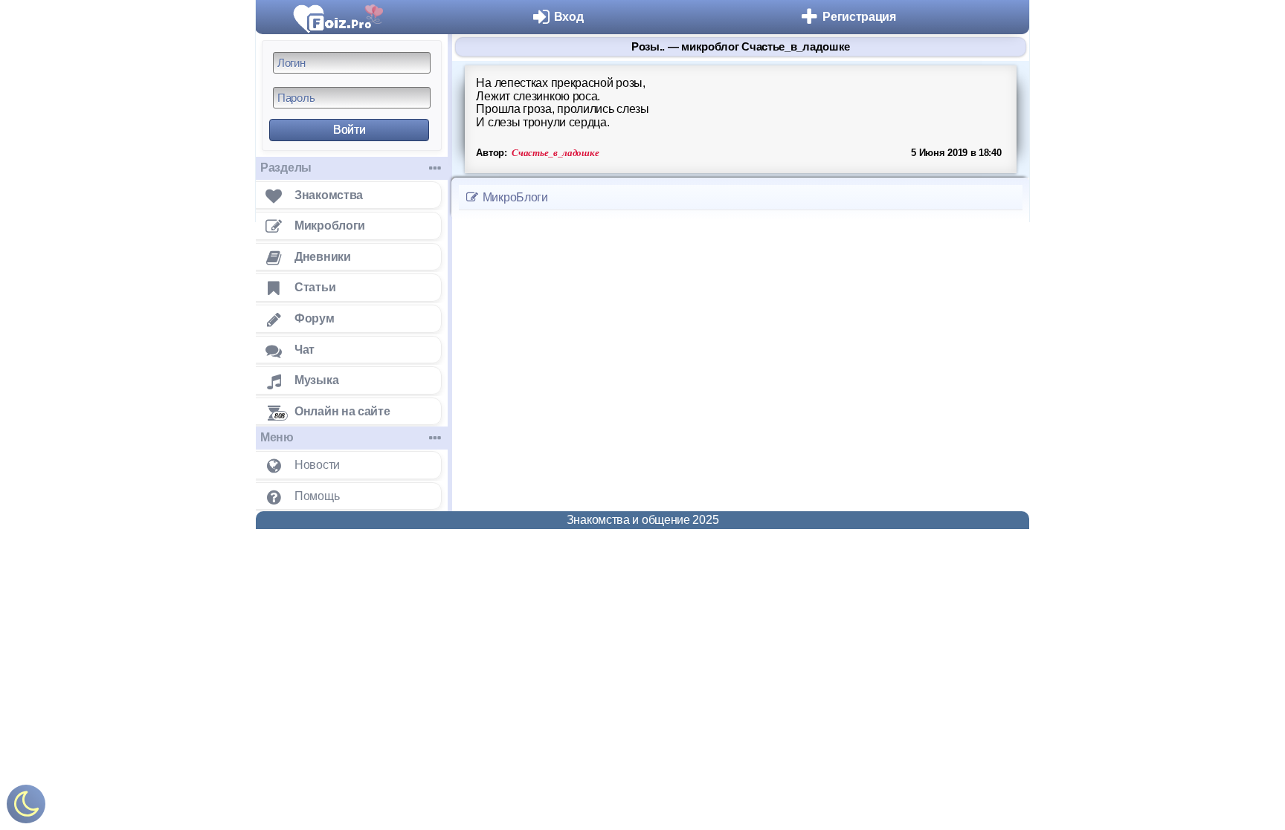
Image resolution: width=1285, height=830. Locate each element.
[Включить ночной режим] (26, 807)
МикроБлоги (514, 197)
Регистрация (859, 16)
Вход (569, 16)
